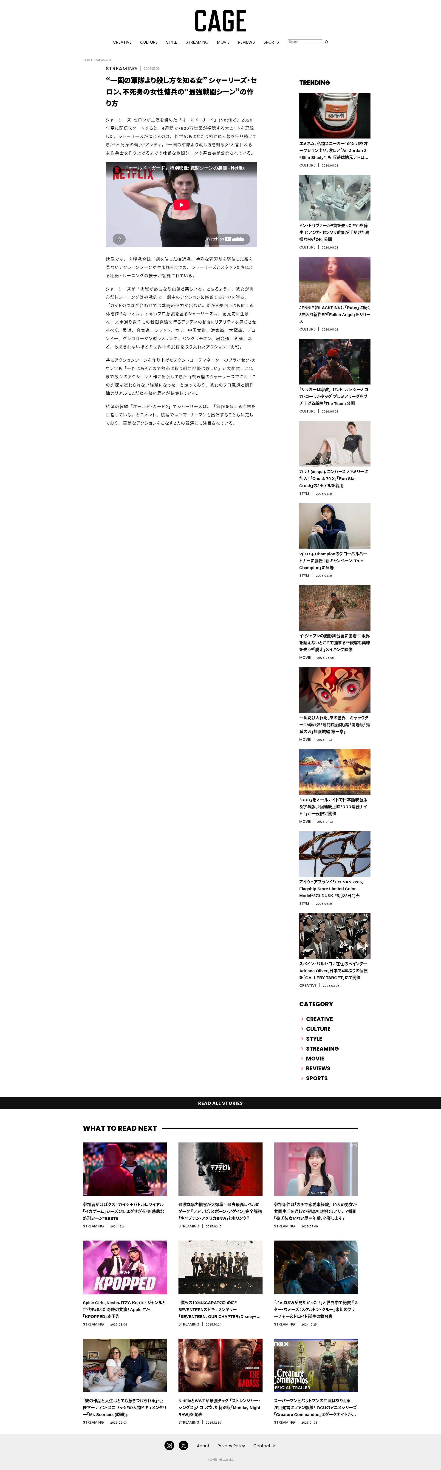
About (203, 1446)
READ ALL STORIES (220, 1103)
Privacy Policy (231, 1446)
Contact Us (265, 1446)
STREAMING (197, 42)
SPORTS (271, 42)
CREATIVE (122, 42)
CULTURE (149, 42)
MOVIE (223, 42)
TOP (86, 60)
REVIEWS (246, 42)
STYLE (171, 42)
